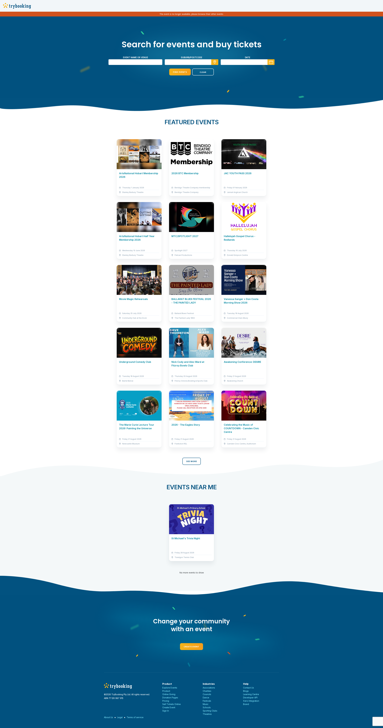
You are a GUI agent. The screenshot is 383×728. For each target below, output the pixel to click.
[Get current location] (214, 62)
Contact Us (248, 687)
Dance (206, 697)
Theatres (207, 714)
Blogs (246, 691)
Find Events (180, 72)
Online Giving (168, 694)
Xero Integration (251, 701)
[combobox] (191, 62)
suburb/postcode (191, 57)
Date (247, 57)
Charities (207, 691)
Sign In (165, 710)
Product (166, 691)
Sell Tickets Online (171, 704)
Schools (207, 707)
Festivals (207, 701)
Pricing (165, 701)
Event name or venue (135, 57)
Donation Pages (170, 697)
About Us (108, 717)
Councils (207, 694)
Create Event (191, 646)
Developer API (250, 697)
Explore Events (169, 687)
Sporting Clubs (210, 710)
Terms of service (135, 717)
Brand (246, 704)
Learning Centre (251, 694)
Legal (120, 717)
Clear (203, 72)
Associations (209, 687)
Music (205, 704)
